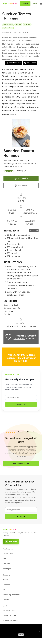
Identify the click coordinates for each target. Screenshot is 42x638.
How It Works (9, 554)
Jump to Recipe (14, 63)
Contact (6, 599)
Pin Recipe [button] (22, 185)
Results (6, 559)
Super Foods (8, 28)
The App (6, 563)
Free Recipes (9, 24)
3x (37, 230)
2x (33, 230)
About (5, 580)
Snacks (28, 24)
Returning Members (11, 594)
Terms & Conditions (11, 616)
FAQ (4, 590)
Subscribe (21, 404)
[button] (4, 170)
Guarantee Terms (10, 620)
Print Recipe (31, 63)
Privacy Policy (8, 611)
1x (30, 230)
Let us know (19, 338)
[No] (39, 631)
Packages (7, 568)
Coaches (6, 585)
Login (35, 3)
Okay (21, 634)
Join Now (25, 3)
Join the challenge (21, 463)
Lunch (19, 24)
